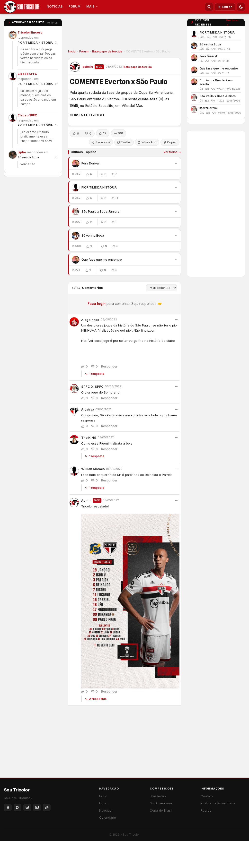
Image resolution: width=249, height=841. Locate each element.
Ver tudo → (232, 22)
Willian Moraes (93, 469)
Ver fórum (52, 22)
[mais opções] (176, 319)
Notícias (105, 810)
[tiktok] (47, 807)
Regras (206, 810)
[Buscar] (209, 7)
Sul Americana (161, 803)
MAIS (90, 6)
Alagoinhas (90, 320)
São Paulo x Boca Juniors (100, 211)
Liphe (22, 152)
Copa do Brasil (161, 810)
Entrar (227, 7)
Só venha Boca (28, 157)
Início (103, 796)
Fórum (84, 51)
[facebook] (8, 807)
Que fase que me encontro (101, 259)
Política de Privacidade (218, 803)
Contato (207, 796)
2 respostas (98, 699)
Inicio (72, 51)
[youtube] (37, 807)
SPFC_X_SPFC (92, 386)
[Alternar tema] (241, 7)
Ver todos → (172, 152)
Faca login (97, 303)
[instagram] (27, 807)
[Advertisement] (124, 33)
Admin (86, 500)
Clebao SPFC (27, 74)
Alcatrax (87, 409)
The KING (88, 437)
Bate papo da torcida (107, 51)
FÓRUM (74, 6)
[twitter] (17, 807)
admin (88, 67)
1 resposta (96, 374)
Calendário (107, 817)
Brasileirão (158, 796)
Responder (109, 366)
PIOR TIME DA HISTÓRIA (35, 42)
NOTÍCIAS (55, 6)
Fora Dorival (90, 163)
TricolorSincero (30, 32)
